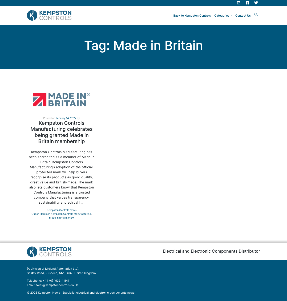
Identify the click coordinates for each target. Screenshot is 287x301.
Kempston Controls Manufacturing (71, 213)
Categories (221, 15)
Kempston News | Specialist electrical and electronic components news (86, 292)
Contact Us (243, 15)
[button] (256, 14)
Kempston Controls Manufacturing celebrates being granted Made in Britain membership (61, 132)
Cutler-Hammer (41, 213)
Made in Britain (58, 217)
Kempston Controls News (61, 210)
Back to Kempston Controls (192, 15)
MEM (71, 217)
